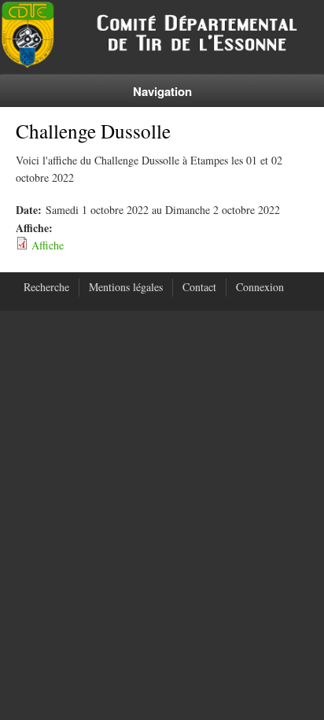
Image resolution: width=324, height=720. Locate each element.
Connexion (260, 286)
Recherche (46, 286)
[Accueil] (162, 64)
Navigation (162, 91)
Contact (199, 286)
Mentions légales (126, 286)
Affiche (47, 245)
